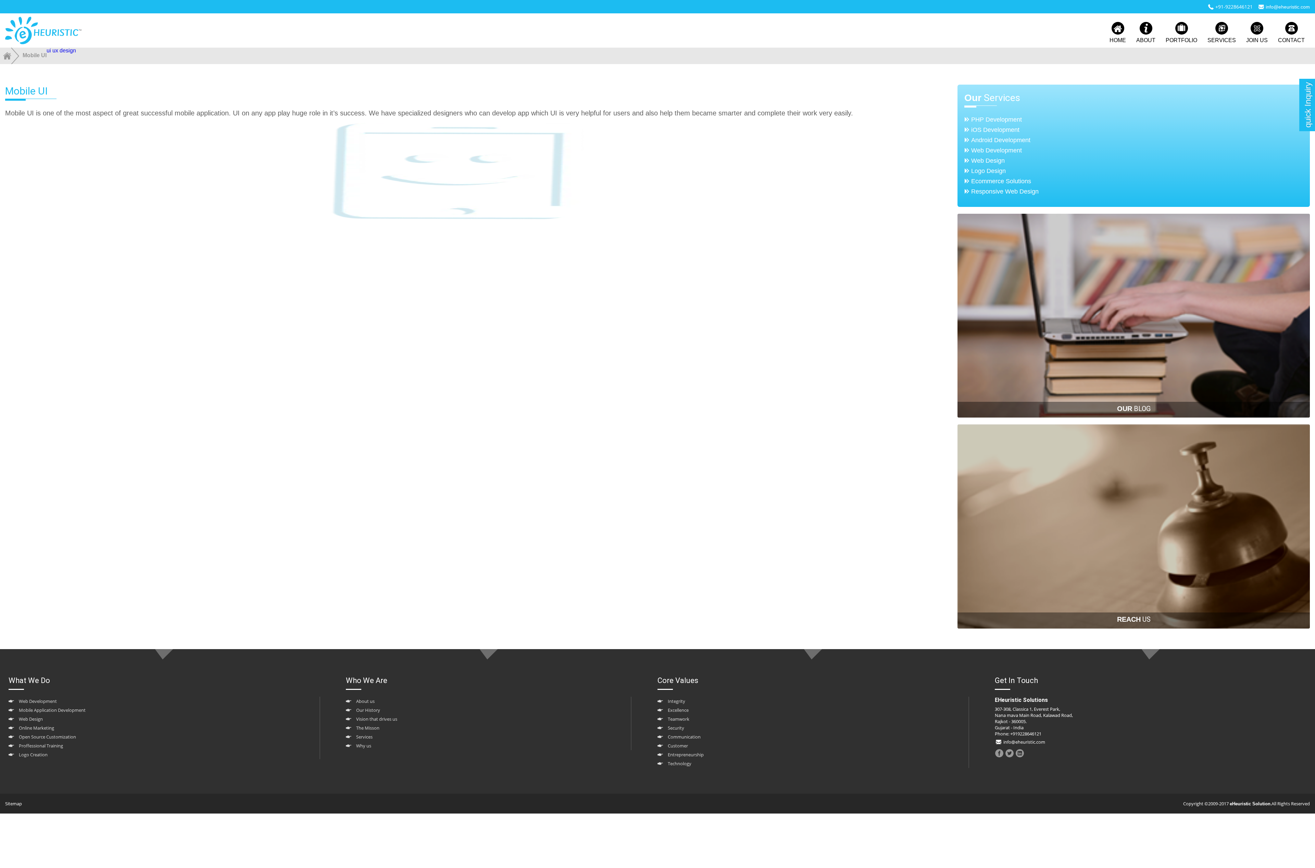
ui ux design (61, 50)
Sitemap (13, 804)
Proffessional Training (41, 746)
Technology (679, 763)
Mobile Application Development (52, 710)
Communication (684, 737)
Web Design (988, 160)
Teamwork (678, 719)
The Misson (367, 728)
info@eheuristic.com (1288, 7)
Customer (678, 746)
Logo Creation (33, 755)
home (1118, 40)
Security (676, 728)
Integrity (676, 701)
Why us (363, 746)
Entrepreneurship (686, 755)
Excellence (678, 710)
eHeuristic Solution (1250, 803)
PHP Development (996, 119)
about (1145, 40)
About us (365, 701)
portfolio (1181, 40)
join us (1257, 40)
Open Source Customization (47, 737)
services (1221, 40)
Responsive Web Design (1005, 191)
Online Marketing (36, 728)
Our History (368, 710)
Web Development (996, 150)
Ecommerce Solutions (1001, 181)
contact (1291, 40)
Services (364, 737)
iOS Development (995, 129)
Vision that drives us (376, 719)
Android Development (1000, 140)
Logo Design (988, 171)
